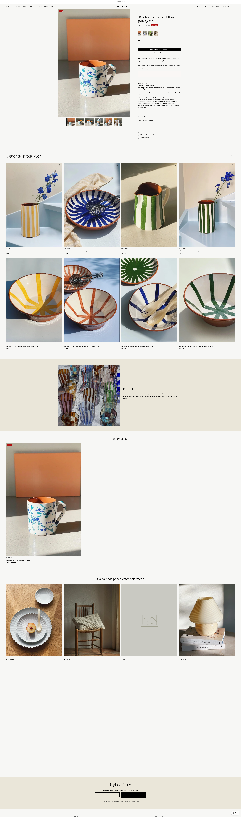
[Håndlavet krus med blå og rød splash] (145, 33)
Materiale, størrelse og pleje (145, 120)
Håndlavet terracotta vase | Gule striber (18, 251)
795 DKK (8, 253)
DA (206, 6)
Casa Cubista (142, 12)
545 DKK (8, 348)
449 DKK (123, 253)
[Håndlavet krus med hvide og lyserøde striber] (156, 33)
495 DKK (66, 253)
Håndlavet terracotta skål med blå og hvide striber (137, 346)
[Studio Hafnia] (120, 6)
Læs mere (126, 401)
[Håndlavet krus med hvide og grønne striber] (150, 33)
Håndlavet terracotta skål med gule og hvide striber (22, 346)
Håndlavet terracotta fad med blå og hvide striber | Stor (81, 251)
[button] (40, 6)
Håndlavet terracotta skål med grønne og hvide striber (196, 346)
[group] (120, 2)
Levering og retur (142, 125)
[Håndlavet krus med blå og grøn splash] (70, 122)
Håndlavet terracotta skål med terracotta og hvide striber (82, 346)
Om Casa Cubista (142, 116)
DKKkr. (199, 6)
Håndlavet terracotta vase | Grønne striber (192, 251)
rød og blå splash (165, 60)
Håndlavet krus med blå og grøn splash (18, 560)
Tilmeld (134, 795)
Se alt (233, 155)
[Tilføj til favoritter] (178, 25)
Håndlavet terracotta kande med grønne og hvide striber (139, 251)
